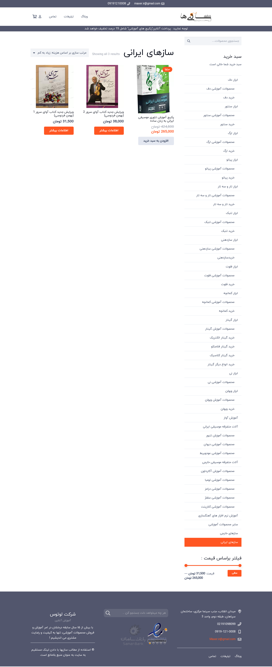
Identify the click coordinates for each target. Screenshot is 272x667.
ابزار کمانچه (231, 293)
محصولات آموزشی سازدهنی (217, 249)
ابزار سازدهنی (229, 240)
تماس (212, 656)
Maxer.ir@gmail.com (222, 639)
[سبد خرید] (35, 16)
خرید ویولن (227, 409)
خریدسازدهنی (225, 258)
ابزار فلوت (232, 267)
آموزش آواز (231, 418)
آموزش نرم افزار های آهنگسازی (218, 516)
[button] (156, 141)
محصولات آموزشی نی (221, 382)
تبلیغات (225, 656)
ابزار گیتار (232, 320)
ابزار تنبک (232, 213)
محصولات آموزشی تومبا (219, 480)
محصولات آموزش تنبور (220, 436)
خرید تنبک (227, 231)
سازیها (64, 650)
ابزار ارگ (233, 133)
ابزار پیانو (232, 160)
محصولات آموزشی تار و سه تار (215, 195)
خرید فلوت (227, 284)
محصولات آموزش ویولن (219, 400)
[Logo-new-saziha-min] (196, 17)
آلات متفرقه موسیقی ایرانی (220, 427)
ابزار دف (233, 80)
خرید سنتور (227, 124)
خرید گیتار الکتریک (222, 338)
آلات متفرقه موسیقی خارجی (220, 462)
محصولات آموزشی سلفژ (219, 498)
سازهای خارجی (229, 533)
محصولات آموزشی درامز (219, 489)
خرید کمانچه (226, 311)
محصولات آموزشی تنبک (219, 222)
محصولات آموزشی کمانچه (218, 302)
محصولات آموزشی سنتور (218, 115)
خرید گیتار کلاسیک (222, 355)
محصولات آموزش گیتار (219, 329)
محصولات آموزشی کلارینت (217, 507)
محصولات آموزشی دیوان (219, 444)
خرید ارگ (228, 151)
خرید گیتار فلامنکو (222, 347)
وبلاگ (238, 656)
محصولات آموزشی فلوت (219, 276)
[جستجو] (108, 613)
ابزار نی (233, 373)
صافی (234, 573)
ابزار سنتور (231, 106)
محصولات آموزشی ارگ (220, 142)
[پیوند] (40, 17)
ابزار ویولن (231, 391)
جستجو (188, 41)
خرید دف (228, 98)
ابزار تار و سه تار (228, 187)
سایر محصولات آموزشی (223, 524)
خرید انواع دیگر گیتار (221, 364)
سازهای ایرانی (229, 542)
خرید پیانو (228, 178)
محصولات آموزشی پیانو (219, 169)
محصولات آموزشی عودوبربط (217, 453)
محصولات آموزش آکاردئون (217, 471)
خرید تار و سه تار (223, 204)
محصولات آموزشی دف (220, 89)
